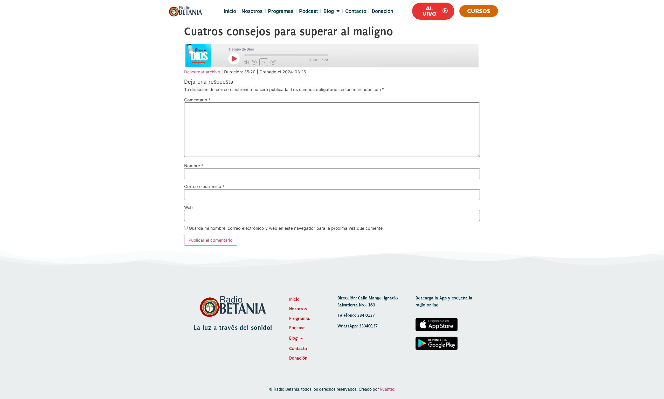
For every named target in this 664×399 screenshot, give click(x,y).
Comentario (197, 100)
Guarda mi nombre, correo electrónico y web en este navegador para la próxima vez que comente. (286, 228)
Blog (328, 11)
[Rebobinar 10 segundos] (254, 62)
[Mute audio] (246, 62)
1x (263, 62)
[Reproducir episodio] (234, 58)
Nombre (193, 166)
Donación (382, 11)
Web (188, 207)
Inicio (230, 11)
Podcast (308, 11)
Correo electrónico (204, 186)
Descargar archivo (202, 71)
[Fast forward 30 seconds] (273, 62)
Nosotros (251, 11)
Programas (280, 11)
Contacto (355, 11)
